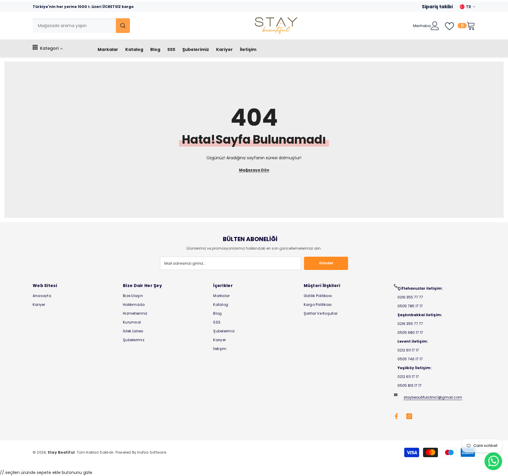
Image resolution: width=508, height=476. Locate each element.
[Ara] (81, 25)
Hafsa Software (151, 452)
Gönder (326, 263)
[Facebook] (396, 416)
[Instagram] (409, 416)
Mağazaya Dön (254, 170)
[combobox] (74, 25)
